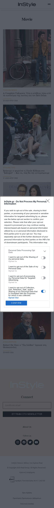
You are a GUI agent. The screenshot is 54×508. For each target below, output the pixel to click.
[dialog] (27, 254)
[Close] (48, 201)
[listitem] (27, 251)
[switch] (43, 257)
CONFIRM (16, 303)
